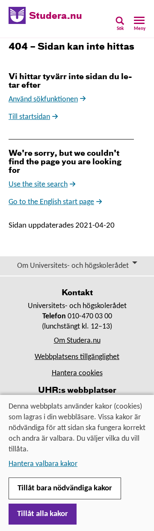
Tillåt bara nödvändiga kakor (65, 488)
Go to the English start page (51, 202)
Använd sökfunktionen (43, 99)
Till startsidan (29, 117)
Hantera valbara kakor (43, 464)
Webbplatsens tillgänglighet (77, 357)
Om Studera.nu (77, 341)
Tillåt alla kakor (42, 514)
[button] (120, 26)
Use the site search (38, 185)
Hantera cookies (77, 373)
